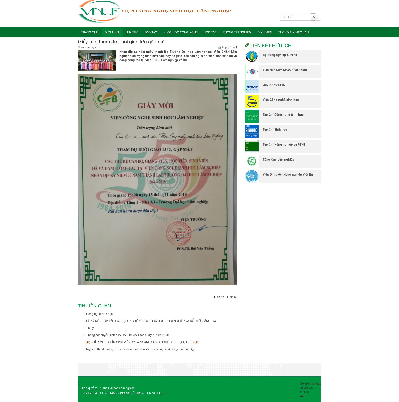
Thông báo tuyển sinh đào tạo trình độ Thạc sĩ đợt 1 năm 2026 (127, 335)
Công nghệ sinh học (99, 314)
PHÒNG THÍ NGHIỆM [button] (237, 32)
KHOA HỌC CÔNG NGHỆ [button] (181, 32)
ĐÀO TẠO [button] (151, 32)
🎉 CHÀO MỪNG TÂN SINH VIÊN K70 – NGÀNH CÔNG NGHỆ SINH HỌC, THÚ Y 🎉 (142, 342)
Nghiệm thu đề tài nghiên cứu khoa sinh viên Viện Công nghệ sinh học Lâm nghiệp (140, 349)
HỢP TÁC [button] (210, 32)
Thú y (90, 328)
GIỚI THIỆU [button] (112, 32)
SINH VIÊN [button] (265, 32)
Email (233, 47)
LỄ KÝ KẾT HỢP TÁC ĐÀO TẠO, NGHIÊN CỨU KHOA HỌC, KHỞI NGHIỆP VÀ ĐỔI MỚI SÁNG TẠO (151, 321)
